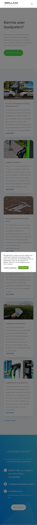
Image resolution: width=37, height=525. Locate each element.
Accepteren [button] (23, 267)
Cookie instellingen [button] (10, 268)
